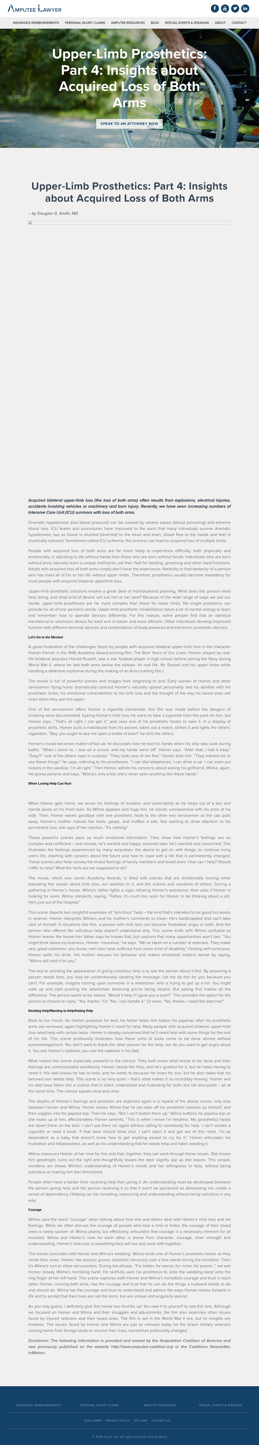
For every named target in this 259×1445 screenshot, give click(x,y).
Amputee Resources (128, 23)
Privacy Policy (118, 1420)
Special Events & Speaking (187, 23)
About (220, 23)
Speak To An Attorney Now (129, 123)
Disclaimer (93, 1420)
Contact (239, 23)
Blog (155, 23)
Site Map (141, 1420)
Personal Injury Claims (85, 23)
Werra (163, 1437)
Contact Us (161, 1420)
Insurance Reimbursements (36, 23)
